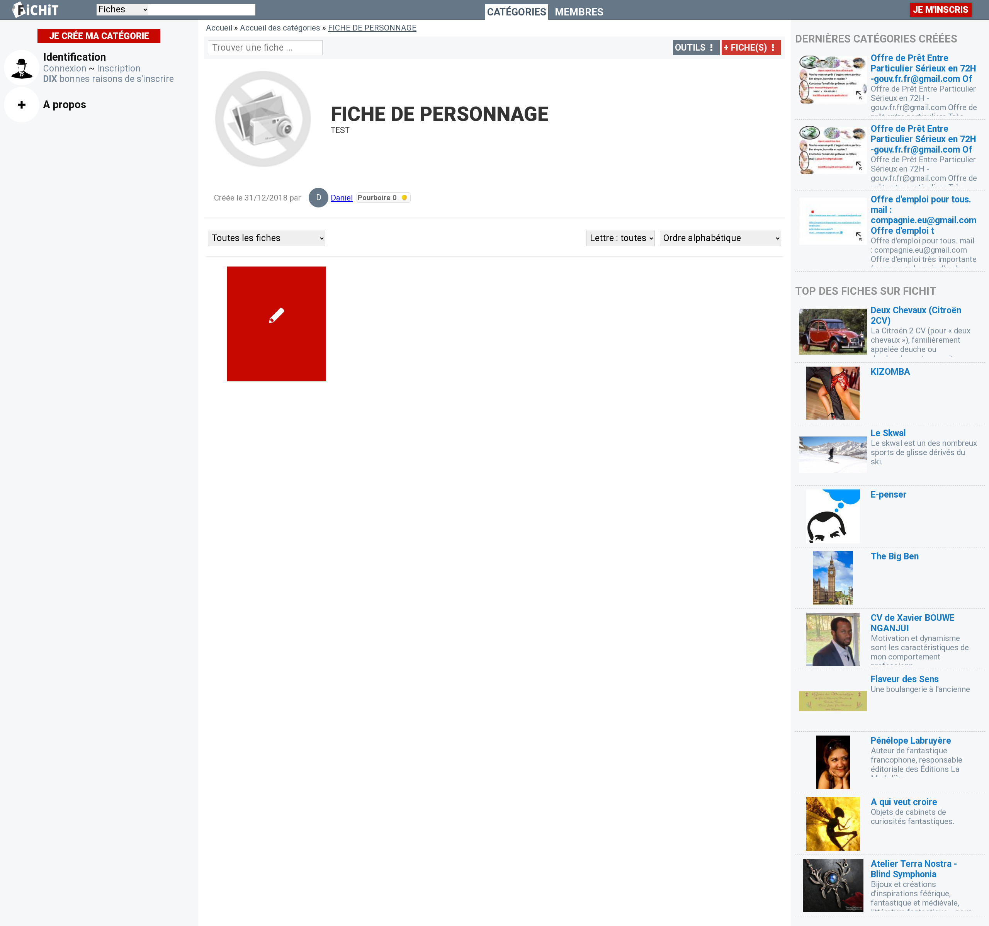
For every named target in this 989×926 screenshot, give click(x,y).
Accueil (219, 27)
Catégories (516, 12)
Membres (579, 12)
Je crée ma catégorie (99, 36)
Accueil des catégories (280, 27)
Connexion (65, 68)
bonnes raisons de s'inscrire (108, 79)
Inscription (119, 68)
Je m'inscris (941, 10)
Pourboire (377, 198)
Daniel (342, 197)
